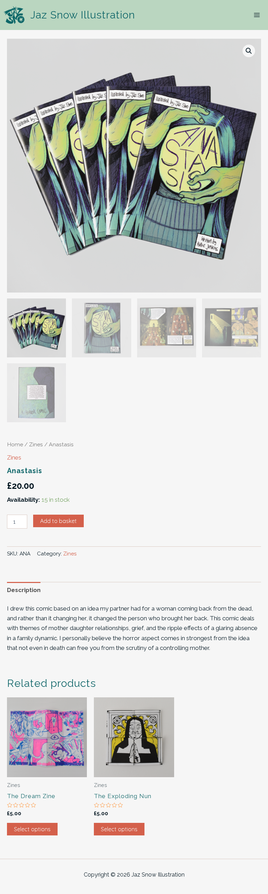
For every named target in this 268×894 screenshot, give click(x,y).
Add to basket (58, 520)
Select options (32, 829)
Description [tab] (23, 589)
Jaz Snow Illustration (82, 15)
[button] (249, 51)
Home (15, 444)
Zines (36, 444)
